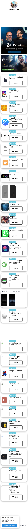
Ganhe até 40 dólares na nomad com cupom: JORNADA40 (14, 489)
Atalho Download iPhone (16, 78)
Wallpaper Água (15, 204)
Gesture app (14, 409)
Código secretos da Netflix (15, 471)
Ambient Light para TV (14, 91)
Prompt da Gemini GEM (16, 146)
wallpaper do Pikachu (14, 422)
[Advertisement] (8, 19)
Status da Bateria (16, 133)
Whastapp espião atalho (16, 231)
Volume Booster (15, 397)
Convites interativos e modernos (14, 436)
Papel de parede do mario (15, 371)
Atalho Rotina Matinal (14, 105)
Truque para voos (14, 384)
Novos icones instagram (14, 174)
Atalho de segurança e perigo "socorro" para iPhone (15, 246)
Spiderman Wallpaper (13, 217)
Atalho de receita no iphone (16, 160)
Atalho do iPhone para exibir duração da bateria (16, 278)
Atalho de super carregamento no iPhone (15, 262)
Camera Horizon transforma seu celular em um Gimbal (15, 453)
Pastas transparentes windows (15, 313)
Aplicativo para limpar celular (15, 344)
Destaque (13, 75)
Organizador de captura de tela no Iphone (15, 119)
